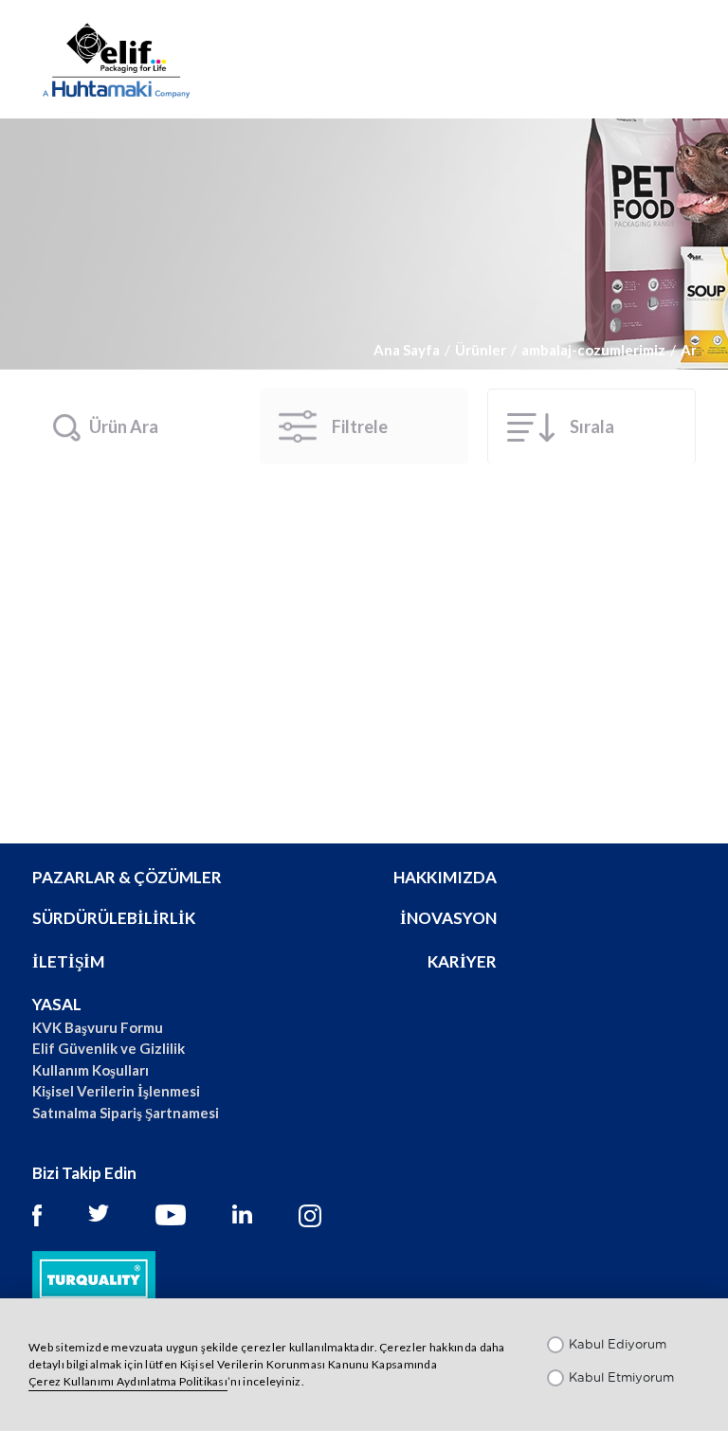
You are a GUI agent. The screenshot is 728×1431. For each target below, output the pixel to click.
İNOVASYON (448, 918)
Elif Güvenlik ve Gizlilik (108, 1048)
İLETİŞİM (68, 961)
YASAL (57, 1004)
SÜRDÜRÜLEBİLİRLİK (113, 918)
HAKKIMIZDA (445, 877)
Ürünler (480, 349)
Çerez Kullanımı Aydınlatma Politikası (128, 1381)
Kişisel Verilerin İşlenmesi (116, 1090)
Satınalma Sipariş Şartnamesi (125, 1112)
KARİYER (462, 961)
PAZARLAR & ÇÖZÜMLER (127, 877)
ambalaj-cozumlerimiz (593, 349)
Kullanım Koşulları (90, 1069)
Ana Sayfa (406, 349)
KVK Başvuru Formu (97, 1027)
